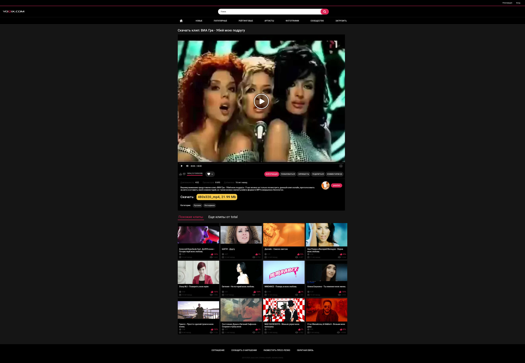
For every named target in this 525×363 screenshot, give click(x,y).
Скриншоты (303, 174)
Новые (199, 21)
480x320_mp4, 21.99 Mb (217, 197)
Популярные (220, 21)
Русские (197, 205)
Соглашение (218, 350)
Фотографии (292, 21)
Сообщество (317, 21)
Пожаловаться (288, 174)
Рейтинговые (246, 21)
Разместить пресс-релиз (277, 350)
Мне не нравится (184, 174)
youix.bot (336, 185)
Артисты (269, 21)
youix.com (254, 358)
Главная (181, 20)
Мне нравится (180, 174)
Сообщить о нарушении (244, 350)
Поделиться (318, 174)
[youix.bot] (325, 185)
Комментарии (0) (334, 174)
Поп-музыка (210, 205)
